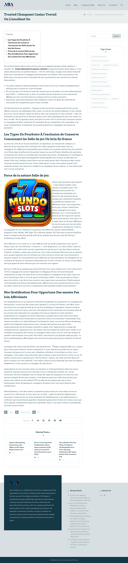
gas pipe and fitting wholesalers (98, 56)
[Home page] (84, 14)
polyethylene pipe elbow (96, 90)
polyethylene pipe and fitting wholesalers (100, 86)
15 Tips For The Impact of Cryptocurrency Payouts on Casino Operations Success (80, 543)
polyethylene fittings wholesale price (99, 69)
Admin (10, 412)
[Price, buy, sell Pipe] (8, 4)
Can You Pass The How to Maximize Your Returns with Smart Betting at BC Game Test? (80, 533)
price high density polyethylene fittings (100, 94)
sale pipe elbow (114, 98)
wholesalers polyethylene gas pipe (99, 107)
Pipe (38, 412)
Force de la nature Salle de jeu (21, 51)
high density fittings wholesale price (99, 60)
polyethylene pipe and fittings (98, 77)
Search (116, 36)
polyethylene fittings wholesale (110, 65)
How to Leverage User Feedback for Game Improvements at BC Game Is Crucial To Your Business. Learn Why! (79, 508)
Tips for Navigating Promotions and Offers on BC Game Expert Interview (80, 497)
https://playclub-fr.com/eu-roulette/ (31, 69)
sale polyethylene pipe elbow (97, 103)
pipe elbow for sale (95, 65)
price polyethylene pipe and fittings (99, 98)
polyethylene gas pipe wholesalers (99, 73)
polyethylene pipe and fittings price (99, 81)
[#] (101, 495)
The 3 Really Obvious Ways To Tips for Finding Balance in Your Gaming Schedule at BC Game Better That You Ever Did (80, 521)
